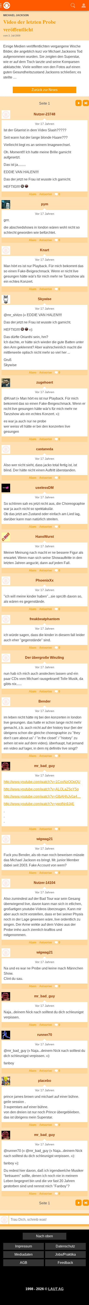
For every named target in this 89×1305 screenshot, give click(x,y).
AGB (23, 1262)
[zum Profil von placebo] (6, 1081)
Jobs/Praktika (65, 1254)
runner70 (44, 1035)
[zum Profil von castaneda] (6, 449)
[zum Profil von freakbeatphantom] (6, 619)
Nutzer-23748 (44, 114)
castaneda (44, 449)
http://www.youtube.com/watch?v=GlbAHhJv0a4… (42, 796)
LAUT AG (56, 1289)
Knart (44, 250)
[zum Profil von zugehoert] (6, 382)
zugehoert (44, 382)
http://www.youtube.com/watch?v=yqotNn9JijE (39, 804)
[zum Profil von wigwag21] (6, 839)
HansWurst (44, 536)
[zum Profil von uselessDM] (6, 488)
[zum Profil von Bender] (6, 701)
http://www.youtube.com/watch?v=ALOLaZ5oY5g (41, 789)
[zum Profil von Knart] (6, 250)
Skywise (44, 299)
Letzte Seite (86, 103)
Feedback (65, 1262)
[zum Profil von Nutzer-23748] (6, 114)
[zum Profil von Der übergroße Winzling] (6, 658)
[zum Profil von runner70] (6, 1035)
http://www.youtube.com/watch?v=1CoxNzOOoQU (42, 782)
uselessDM (44, 487)
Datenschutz (65, 1246)
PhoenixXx (45, 580)
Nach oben (44, 1236)
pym (44, 204)
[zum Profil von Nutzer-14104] (6, 883)
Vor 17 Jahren (44, 123)
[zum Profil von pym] (6, 204)
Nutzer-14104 (44, 883)
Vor (78, 103)
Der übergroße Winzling (44, 657)
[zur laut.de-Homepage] (5, 5)
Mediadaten (23, 1254)
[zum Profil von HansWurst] (6, 537)
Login (83, 5)
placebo (44, 1080)
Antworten (45, 194)
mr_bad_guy (44, 766)
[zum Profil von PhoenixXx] (6, 580)
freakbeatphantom (45, 619)
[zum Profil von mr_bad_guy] (6, 766)
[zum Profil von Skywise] (6, 299)
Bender (44, 701)
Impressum (23, 1246)
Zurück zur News (44, 90)
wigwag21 (45, 839)
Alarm (32, 194)
